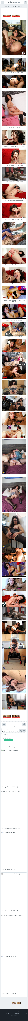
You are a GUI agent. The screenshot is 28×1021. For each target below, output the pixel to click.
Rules (16, 1011)
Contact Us (6, 1011)
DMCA (12, 1011)
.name (14, 2)
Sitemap (21, 1011)
